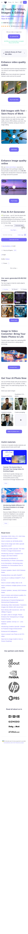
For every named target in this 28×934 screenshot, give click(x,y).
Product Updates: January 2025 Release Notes (13, 591)
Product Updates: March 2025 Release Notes (13, 571)
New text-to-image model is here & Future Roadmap (12, 640)
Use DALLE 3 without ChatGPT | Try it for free (13, 579)
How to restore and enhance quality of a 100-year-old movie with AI (13, 596)
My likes (6, 289)
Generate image (9, 225)
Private (5, 263)
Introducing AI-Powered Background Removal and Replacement (12, 601)
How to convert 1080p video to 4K (11, 583)
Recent (15, 289)
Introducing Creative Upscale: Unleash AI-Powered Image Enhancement (13, 627)
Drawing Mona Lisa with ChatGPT (11, 575)
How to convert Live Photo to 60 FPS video (12, 635)
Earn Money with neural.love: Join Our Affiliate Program (13, 611)
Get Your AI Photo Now (13, 378)
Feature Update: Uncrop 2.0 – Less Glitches (12, 623)
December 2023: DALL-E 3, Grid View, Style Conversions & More (13, 537)
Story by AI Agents (8, 250)
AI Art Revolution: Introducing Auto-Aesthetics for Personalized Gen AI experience (12, 565)
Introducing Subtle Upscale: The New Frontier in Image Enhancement (12, 550)
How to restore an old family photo (11, 541)
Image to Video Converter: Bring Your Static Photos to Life (13, 334)
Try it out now (14, 99)
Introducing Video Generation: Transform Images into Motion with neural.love (14, 606)
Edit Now (14, 149)
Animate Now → (14, 367)
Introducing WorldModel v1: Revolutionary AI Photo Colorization (12, 559)
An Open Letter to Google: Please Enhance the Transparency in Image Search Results (12, 617)
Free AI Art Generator (13, 212)
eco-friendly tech (5, 217)
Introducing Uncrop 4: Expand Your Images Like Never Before (12, 554)
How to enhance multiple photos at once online (13, 586)
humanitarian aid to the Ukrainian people (14, 742)
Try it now (14, 201)
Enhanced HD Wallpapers (9, 631)
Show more (14, 320)
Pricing (9, 2)
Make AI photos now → (14, 431)
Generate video (19, 225)
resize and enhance (11, 167)
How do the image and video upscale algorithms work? (12, 545)
